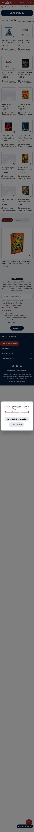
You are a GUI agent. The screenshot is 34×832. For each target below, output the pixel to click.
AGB (17, 414)
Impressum (24, 412)
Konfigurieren (17, 425)
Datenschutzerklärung (12, 412)
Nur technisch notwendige (17, 419)
